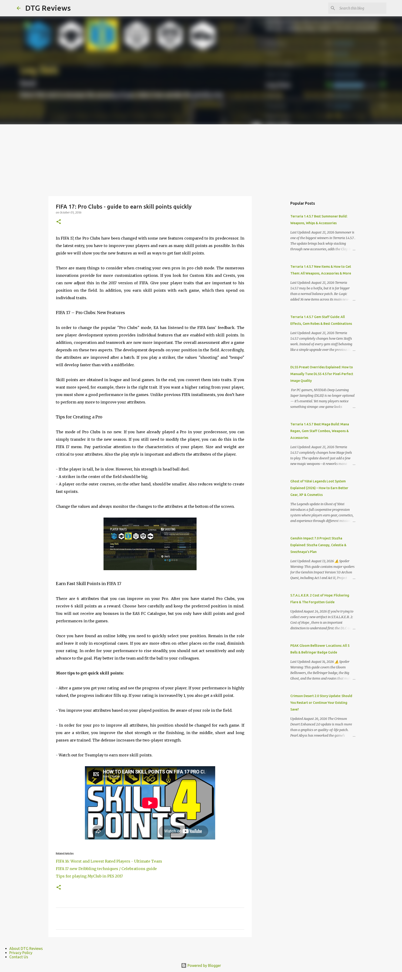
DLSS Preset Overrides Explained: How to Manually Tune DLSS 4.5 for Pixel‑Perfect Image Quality (321, 374)
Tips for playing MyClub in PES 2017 (89, 876)
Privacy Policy (20, 953)
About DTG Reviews (26, 948)
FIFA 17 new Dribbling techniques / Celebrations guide (106, 868)
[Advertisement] (201, 159)
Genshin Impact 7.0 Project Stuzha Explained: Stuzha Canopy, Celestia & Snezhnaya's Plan (318, 545)
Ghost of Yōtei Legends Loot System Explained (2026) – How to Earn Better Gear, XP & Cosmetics (319, 488)
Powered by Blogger (204, 965)
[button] (58, 222)
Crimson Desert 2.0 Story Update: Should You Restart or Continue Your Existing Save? (321, 702)
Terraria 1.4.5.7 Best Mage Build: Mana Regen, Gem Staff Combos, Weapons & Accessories (319, 431)
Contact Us (18, 957)
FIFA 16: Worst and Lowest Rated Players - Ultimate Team (109, 861)
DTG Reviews (48, 8)
